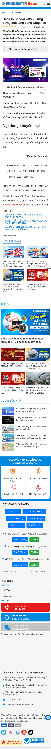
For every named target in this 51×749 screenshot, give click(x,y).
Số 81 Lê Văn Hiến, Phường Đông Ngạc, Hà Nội (27, 572)
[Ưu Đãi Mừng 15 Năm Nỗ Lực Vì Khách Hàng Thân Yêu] (37, 275)
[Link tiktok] (31, 733)
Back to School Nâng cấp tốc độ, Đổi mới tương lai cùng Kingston (25, 228)
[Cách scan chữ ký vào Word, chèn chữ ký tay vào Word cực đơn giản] (8, 438)
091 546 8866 (11, 695)
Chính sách (8, 597)
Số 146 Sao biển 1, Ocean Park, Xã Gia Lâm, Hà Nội (27, 534)
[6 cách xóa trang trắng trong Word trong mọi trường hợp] (8, 411)
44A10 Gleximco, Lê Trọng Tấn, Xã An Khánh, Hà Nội (27, 559)
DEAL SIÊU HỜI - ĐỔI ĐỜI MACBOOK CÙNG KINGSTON (24, 216)
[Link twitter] (3, 733)
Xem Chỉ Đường (20, 539)
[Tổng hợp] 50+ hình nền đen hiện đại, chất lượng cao (31, 418)
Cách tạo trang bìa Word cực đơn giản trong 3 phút (31, 427)
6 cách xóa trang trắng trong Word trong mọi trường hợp (31, 409)
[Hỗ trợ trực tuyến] (48, 717)
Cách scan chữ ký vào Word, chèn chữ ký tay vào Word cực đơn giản (31, 436)
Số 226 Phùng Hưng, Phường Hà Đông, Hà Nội (27, 547)
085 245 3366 (20, 619)
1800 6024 (18, 609)
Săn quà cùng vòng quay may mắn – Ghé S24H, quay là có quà (13, 263)
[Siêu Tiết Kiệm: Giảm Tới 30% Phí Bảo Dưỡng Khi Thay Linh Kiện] (13, 275)
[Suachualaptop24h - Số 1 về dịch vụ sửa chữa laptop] (11, 3)
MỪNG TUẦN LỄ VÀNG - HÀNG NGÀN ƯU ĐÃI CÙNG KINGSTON (26, 222)
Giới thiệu (7, 581)
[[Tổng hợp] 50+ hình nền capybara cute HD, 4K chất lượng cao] (8, 447)
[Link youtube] (24, 733)
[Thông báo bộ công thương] (33, 741)
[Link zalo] (17, 733)
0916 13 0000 (20, 628)
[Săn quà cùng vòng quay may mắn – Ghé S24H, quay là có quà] (13, 252)
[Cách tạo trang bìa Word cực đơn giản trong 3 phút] (8, 429)
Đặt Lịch (34, 539)
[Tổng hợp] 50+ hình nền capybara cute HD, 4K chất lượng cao (31, 445)
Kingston (12, 235)
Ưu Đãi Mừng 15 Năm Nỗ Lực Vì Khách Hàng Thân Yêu (37, 286)
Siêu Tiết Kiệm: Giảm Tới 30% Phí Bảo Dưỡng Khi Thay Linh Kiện (13, 288)
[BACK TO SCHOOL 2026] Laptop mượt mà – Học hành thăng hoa (37, 263)
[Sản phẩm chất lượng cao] (11, 743)
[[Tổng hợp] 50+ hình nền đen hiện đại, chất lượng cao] (8, 420)
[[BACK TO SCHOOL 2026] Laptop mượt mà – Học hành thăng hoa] (37, 252)
